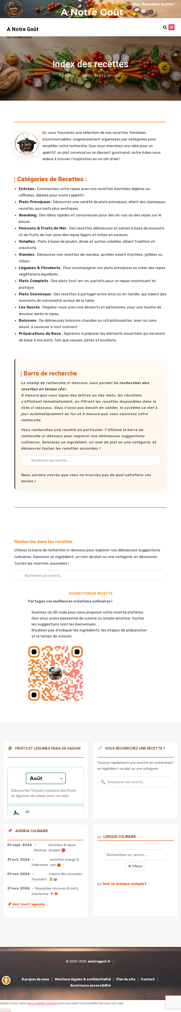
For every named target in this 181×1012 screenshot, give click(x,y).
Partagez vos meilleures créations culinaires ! (70, 601)
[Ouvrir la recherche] (165, 27)
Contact (148, 979)
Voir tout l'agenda (26, 904)
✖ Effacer (135, 866)
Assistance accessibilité (90, 985)
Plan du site (125, 979)
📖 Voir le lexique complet (122, 883)
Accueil (66, 75)
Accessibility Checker (43, 1003)
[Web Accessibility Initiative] (6, 980)
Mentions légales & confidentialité (83, 979)
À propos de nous (35, 979)
